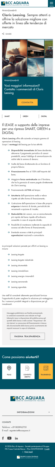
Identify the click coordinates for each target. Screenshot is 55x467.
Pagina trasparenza (27, 336)
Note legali (28, 451)
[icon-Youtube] (9, 438)
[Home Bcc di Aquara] (15, 3)
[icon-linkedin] (16, 438)
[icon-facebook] (3, 438)
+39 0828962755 (19, 427)
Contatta (30, 103)
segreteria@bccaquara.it (19, 430)
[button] (51, 3)
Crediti (47, 449)
